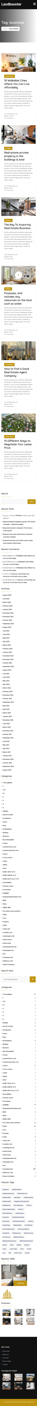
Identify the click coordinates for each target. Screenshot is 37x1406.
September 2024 (8, 666)
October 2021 (7, 734)
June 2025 (6, 634)
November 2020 (8, 759)
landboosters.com (13, 114)
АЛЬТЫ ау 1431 (8, 961)
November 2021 (8, 731)
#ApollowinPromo (22, 1193)
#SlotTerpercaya (28, 1233)
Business (8, 220)
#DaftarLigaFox (7, 1201)
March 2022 (7, 727)
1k (3, 793)
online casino (18, 1253)
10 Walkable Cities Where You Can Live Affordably (16, 84)
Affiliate (5, 811)
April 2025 (6, 641)
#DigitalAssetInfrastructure (21, 1201)
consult (29, 1249)
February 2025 (7, 649)
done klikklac (7, 882)
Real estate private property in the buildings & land (16, 156)
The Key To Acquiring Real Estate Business (17, 226)
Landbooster (11, 4)
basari (5, 822)
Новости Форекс (9, 964)
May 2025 (6, 638)
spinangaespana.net (9, 947)
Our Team (6, 1358)
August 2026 (7, 595)
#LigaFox (30, 1221)
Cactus (5, 843)
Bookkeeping (7, 829)
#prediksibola (28, 1225)
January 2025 (7, 652)
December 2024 (8, 656)
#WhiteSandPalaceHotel (26, 1241)
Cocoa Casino (7, 857)
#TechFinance (6, 1237)
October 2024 (7, 663)
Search (4, 493)
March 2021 (7, 752)
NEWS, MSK (7, 907)
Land (4, 1253)
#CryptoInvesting (28, 1197)
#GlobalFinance (20, 1213)
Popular (27, 1253)
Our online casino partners (11, 911)
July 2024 (6, 673)
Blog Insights (7, 1361)
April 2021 (6, 748)
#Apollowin (6, 1189)
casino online (13, 1249)
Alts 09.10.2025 (8, 815)
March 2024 (7, 688)
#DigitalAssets (6, 1205)
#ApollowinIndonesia (8, 1193)
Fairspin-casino (8, 886)
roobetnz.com (7, 932)
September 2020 (8, 766)
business (26, 1245)
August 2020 (7, 770)
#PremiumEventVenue (8, 1229)
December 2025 (8, 613)
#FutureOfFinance (7, 1213)
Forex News (7, 890)
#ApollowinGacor (16, 1189)
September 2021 (8, 738)
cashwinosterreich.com (11, 850)
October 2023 (7, 698)
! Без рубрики (7, 783)
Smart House (9, 76)
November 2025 (8, 616)
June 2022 (6, 723)
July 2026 (6, 599)
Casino (5, 854)
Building (8, 289)
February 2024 (7, 691)
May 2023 (6, 706)
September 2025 (8, 624)
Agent (11, 1245)
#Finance (28, 1205)
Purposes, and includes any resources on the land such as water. (18, 298)
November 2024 (8, 659)
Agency (5, 1245)
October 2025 (7, 620)
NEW (4, 900)
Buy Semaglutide (8, 840)
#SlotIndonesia (16, 1233)
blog (4, 825)
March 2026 (7, 602)
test (4, 954)
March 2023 (7, 713)
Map (10, 1253)
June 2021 (6, 741)
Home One (6, 1351)
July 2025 (6, 631)
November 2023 (8, 695)
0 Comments (9, 190)
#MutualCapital (17, 1225)
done (4, 868)
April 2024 (6, 684)
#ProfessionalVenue (23, 1229)
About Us (6, 1354)
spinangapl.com (8, 950)
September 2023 (8, 702)
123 (4, 790)
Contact (5, 1364)
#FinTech (20, 1209)
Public (5, 925)
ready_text (6, 929)
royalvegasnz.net (8, 936)
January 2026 (7, 609)
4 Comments (9, 334)
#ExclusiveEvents (18, 1205)
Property (8, 148)
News (5, 904)
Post (4, 918)
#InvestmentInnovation (19, 1221)
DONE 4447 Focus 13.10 (11, 879)
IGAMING (6, 893)
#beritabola (17, 1197)
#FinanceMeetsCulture (9, 1209)
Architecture (9, 364)
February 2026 (7, 606)
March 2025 (7, 645)
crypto (5, 861)
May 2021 (6, 745)
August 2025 (7, 627)
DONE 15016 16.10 (9, 872)
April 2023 (6, 709)
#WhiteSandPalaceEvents (9, 1241)
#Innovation (6, 1217)
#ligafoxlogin (6, 1225)
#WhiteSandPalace (19, 1237)
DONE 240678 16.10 (9, 875)
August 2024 (7, 670)
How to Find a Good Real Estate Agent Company (16, 372)
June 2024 (6, 677)
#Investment (6, 1221)
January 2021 (7, 756)
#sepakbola (6, 1233)
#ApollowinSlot (7, 1197)
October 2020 (7, 763)
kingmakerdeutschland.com (12, 897)
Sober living (7, 943)
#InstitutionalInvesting (18, 1217)
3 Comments (9, 118)
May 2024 (6, 681)
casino (4, 1249)
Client (21, 1249)
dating (5, 865)
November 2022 (8, 720)
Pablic (5, 914)
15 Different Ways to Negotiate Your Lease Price (18, 444)
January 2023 (7, 716)
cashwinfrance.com (9, 847)
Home (5, 29)
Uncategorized (8, 957)
